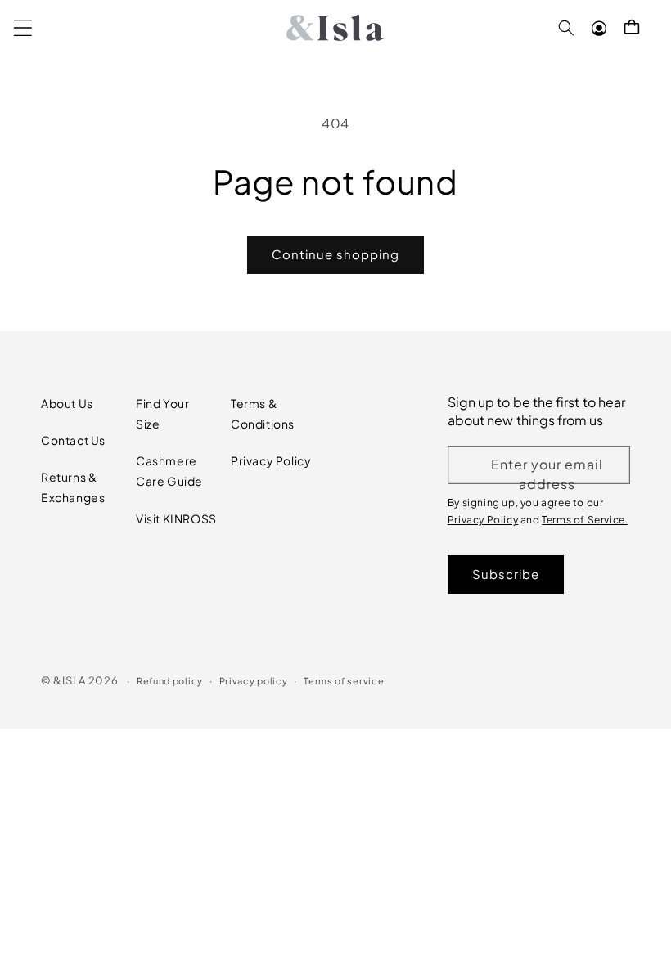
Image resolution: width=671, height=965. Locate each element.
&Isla (69, 680)
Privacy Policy (271, 460)
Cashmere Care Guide (169, 470)
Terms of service (344, 681)
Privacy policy (253, 681)
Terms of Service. (585, 520)
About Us (67, 403)
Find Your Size (162, 413)
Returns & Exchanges (73, 487)
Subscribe (505, 573)
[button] (22, 28)
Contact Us (73, 440)
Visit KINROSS (176, 518)
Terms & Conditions (263, 413)
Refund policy (170, 681)
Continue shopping (335, 254)
